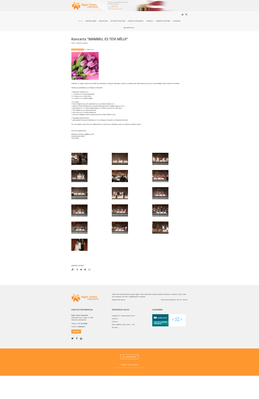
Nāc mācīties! (128, 28)
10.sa (122, 106)
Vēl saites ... (115, 327)
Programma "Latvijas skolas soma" (123, 316)
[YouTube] (81, 338)
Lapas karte (130, 357)
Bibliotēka (103, 21)
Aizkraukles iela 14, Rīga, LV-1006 (82, 318)
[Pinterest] (85, 269)
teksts (185, 300)
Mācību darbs (91, 21)
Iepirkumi (176, 21)
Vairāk (76, 331)
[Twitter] (81, 269)
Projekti (149, 21)
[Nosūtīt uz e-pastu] (89, 269)
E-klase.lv (115, 321)
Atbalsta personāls (136, 21)
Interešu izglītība (118, 21)
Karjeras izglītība (163, 21)
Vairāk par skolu (118, 300)
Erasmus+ (115, 319)
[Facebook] (77, 269)
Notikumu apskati (82, 43)
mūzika (173, 300)
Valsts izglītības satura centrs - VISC (123, 324)
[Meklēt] (186, 14)
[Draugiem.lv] (73, 269)
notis (179, 300)
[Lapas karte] (182, 14)
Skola (80, 21)
